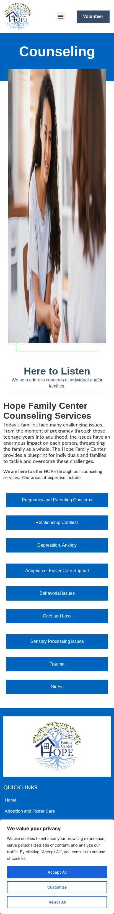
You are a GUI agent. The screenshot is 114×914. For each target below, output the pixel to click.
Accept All (57, 872)
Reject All (57, 902)
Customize (57, 887)
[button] (60, 16)
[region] (57, 866)
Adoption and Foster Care (30, 811)
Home (10, 800)
